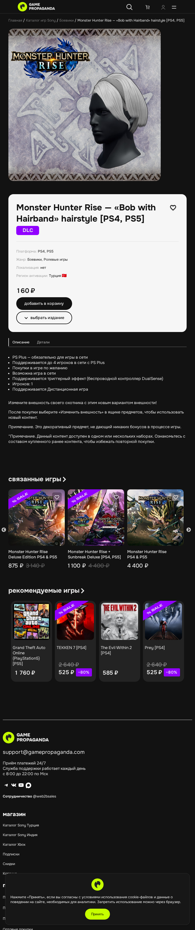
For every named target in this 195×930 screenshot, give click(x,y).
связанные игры (34, 479)
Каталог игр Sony (41, 20)
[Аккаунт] (163, 8)
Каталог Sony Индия (20, 835)
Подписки (11, 854)
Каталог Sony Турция (21, 825)
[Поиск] (129, 7)
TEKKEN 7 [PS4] (71, 647)
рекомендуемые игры (43, 590)
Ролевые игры (56, 259)
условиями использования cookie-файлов (118, 897)
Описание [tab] (20, 342)
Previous (3, 529)
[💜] (173, 207)
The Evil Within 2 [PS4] (116, 650)
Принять (97, 914)
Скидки (9, 863)
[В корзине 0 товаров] (147, 7)
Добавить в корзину (44, 303)
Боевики (66, 20)
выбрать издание (47, 317)
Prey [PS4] (155, 647)
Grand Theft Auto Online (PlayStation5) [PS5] (29, 655)
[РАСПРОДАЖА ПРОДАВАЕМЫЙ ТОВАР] (75, 621)
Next (188, 529)
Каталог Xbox (14, 844)
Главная (15, 20)
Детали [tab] (43, 342)
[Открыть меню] (174, 7)
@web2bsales (44, 796)
